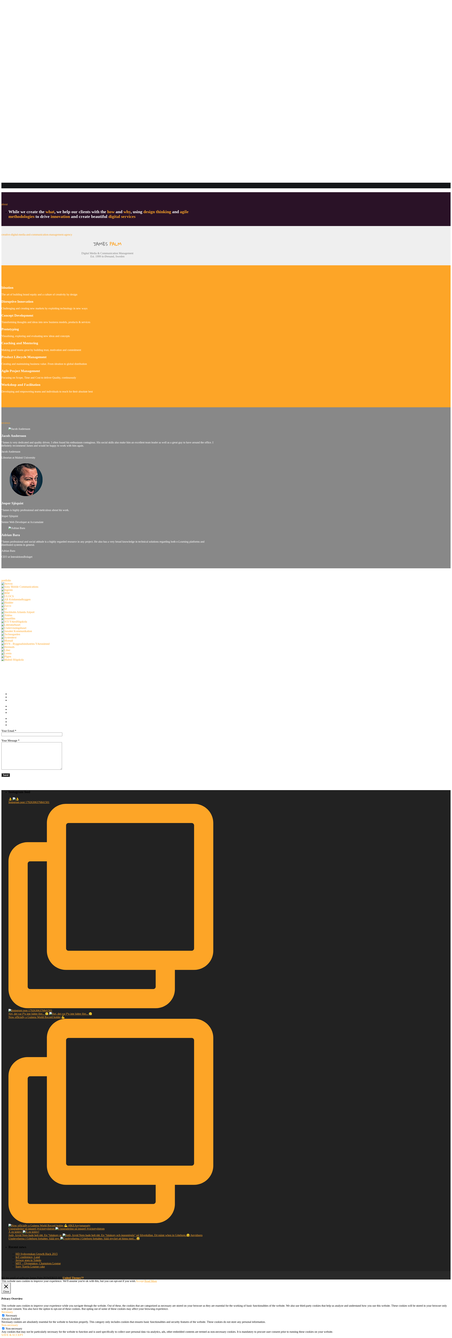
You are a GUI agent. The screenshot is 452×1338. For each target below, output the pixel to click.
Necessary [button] (7, 1312)
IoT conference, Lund (28, 1257)
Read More (150, 1281)
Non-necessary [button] (9, 1325)
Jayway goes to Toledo (28, 1260)
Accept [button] (140, 1281)
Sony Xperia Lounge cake (30, 1266)
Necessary (11, 1315)
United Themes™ (73, 1277)
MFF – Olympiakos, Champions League (38, 1263)
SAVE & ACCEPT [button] (12, 1334)
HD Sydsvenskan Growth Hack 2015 (37, 1253)
